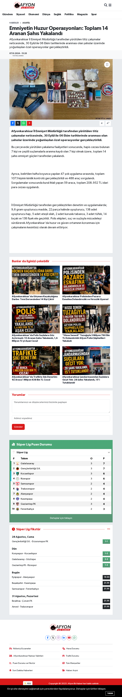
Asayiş (26, 23)
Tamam (110, 693)
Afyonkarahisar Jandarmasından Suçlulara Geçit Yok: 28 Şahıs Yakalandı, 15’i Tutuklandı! (85, 380)
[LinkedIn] (63, 637)
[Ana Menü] (110, 5)
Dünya (46, 14)
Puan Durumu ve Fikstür (24, 663)
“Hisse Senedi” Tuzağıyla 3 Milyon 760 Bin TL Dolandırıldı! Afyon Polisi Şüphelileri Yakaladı (86, 338)
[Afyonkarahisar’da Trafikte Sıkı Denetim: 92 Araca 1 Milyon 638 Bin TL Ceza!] (36, 360)
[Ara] (105, 5)
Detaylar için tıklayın (61, 518)
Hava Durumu (72, 648)
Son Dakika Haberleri (22, 670)
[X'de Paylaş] (18, 123)
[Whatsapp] (74, 637)
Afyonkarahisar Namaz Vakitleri (28, 656)
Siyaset (20, 14)
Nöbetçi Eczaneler (22, 648)
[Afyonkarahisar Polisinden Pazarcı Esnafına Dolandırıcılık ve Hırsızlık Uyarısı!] (86, 280)
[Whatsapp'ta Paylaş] (23, 123)
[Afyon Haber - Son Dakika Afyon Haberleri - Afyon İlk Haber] (25, 5)
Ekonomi (34, 14)
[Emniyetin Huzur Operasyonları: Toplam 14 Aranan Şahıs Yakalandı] (61, 89)
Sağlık (57, 14)
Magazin (82, 14)
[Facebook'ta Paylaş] (13, 123)
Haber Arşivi (72, 670)
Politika (69, 14)
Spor (94, 14)
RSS (29, 683)
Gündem (7, 14)
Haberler (14, 23)
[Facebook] (47, 637)
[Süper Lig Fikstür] (108, 529)
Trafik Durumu (72, 656)
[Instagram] (58, 637)
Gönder (18, 427)
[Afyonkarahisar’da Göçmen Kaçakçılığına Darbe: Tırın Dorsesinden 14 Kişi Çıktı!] (36, 280)
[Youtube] (69, 637)
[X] (53, 637)
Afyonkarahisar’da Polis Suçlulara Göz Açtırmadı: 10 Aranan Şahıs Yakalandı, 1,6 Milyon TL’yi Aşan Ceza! (35, 338)
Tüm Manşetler (73, 663)
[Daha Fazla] (29, 123)
